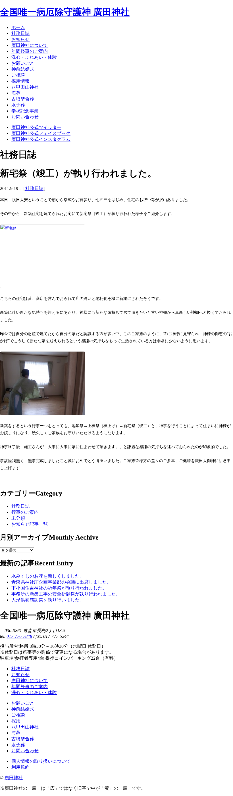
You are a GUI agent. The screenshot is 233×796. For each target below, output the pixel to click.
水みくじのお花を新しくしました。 (47, 576)
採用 (15, 720)
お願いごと (22, 703)
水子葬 (18, 744)
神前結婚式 (22, 709)
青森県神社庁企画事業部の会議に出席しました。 (61, 582)
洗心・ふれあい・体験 (34, 692)
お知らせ (20, 674)
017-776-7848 (19, 636)
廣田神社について (29, 680)
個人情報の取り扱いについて (40, 761)
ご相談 (18, 715)
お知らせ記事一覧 (29, 524)
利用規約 (20, 767)
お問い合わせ (25, 750)
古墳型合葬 (22, 738)
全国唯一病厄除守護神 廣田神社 (65, 12)
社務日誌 (34, 188)
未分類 (18, 518)
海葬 (15, 732)
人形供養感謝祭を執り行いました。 (47, 599)
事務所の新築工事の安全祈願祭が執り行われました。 (65, 594)
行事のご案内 (25, 512)
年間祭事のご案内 (29, 686)
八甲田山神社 (25, 726)
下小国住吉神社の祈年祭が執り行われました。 (59, 588)
